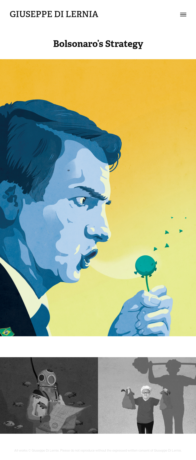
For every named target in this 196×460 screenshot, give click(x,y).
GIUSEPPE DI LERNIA (54, 14)
